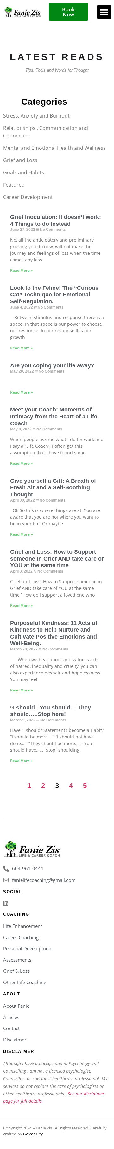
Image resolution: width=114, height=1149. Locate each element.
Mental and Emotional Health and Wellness (54, 147)
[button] (104, 12)
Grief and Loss (20, 160)
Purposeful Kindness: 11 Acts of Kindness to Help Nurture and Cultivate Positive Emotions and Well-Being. (53, 633)
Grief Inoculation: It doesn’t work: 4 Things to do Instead (55, 220)
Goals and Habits (23, 172)
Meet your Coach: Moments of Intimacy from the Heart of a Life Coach (53, 416)
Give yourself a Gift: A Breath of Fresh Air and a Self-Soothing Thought (53, 488)
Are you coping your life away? (52, 365)
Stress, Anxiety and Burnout (36, 115)
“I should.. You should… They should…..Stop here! (50, 711)
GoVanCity (33, 1134)
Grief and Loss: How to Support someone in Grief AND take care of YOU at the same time (57, 559)
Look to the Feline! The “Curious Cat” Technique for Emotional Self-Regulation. (54, 295)
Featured (14, 184)
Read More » (21, 270)
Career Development (28, 197)
